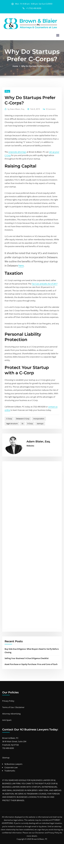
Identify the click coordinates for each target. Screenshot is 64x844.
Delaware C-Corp (22, 418)
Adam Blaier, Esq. (16, 109)
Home (15, 66)
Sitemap (6, 757)
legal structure (12, 423)
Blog (7, 91)
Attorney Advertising (11, 713)
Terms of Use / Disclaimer (13, 707)
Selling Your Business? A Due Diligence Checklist (27, 658)
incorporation (38, 418)
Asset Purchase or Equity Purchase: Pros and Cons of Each (31, 664)
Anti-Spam (6, 720)
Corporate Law (11, 767)
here (21, 265)
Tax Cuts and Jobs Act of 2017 (44, 283)
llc (22, 423)
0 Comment (51, 109)
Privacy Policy (8, 701)
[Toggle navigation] (58, 35)
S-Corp (30, 423)
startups (40, 423)
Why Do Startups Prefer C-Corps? (36, 66)
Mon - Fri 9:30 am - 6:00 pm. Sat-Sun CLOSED (33, 4)
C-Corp (9, 418)
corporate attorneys (17, 152)
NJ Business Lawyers (13, 764)
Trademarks (9, 770)
